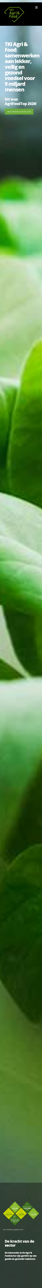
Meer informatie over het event (19, 112)
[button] (36, 7)
